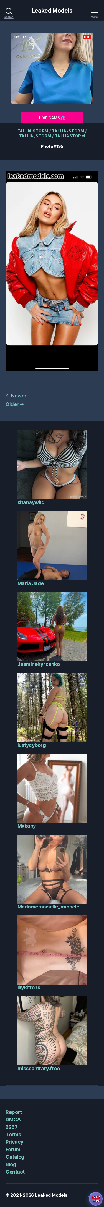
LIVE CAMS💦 (52, 118)
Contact (15, 1172)
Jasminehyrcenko (38, 664)
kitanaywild (31, 502)
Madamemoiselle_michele (48, 907)
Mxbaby (26, 826)
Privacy (15, 1142)
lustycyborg (31, 745)
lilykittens (28, 987)
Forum (13, 1149)
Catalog (15, 1157)
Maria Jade (30, 583)
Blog (11, 1164)
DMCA (13, 1119)
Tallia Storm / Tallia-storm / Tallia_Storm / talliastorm (52, 133)
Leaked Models (52, 11)
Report (14, 1112)
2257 (11, 1127)
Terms (13, 1134)
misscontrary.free (38, 1068)
